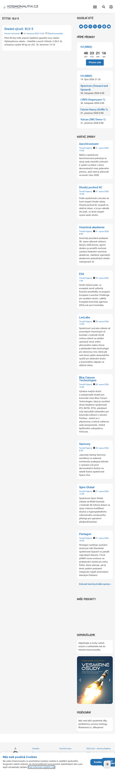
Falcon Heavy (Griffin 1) (94, 109)
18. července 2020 (31, 33)
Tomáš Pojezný (85, 148)
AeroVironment (88, 144)
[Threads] (100, 26)
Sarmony (84, 444)
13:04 (41, 33)
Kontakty (35, 748)
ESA (81, 274)
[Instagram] (90, 26)
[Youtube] (81, 26)
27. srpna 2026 (102, 491)
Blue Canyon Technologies (87, 379)
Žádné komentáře (55, 33)
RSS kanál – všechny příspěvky (99, 748)
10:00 (81, 194)
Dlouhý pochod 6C (90, 187)
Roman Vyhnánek (12, 33)
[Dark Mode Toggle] (107, 764)
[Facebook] (86, 26)
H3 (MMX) (86, 46)
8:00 (81, 234)
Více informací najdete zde (41, 767)
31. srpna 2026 (102, 148)
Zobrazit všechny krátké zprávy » (95, 584)
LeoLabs (84, 317)
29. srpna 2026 (102, 278)
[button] (95, 7)
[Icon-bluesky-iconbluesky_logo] (109, 26)
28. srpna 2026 (102, 321)
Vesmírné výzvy (65, 748)
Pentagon (85, 534)
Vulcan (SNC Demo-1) (93, 119)
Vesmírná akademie (91, 227)
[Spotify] (104, 26)
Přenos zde (95, 62)
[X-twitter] (95, 26)
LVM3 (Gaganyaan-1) (93, 99)
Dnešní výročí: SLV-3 (18, 29)
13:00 (81, 150)
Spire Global (86, 487)
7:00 (81, 281)
